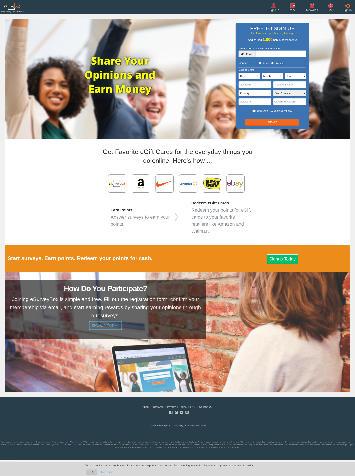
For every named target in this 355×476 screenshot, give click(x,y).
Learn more (107, 472)
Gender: (243, 62)
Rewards (158, 406)
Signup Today (282, 259)
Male (266, 63)
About (146, 406)
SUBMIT (272, 122)
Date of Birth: (246, 69)
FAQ (192, 406)
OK (91, 472)
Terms (183, 406)
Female (279, 63)
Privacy (171, 406)
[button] (312, 7)
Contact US (205, 406)
